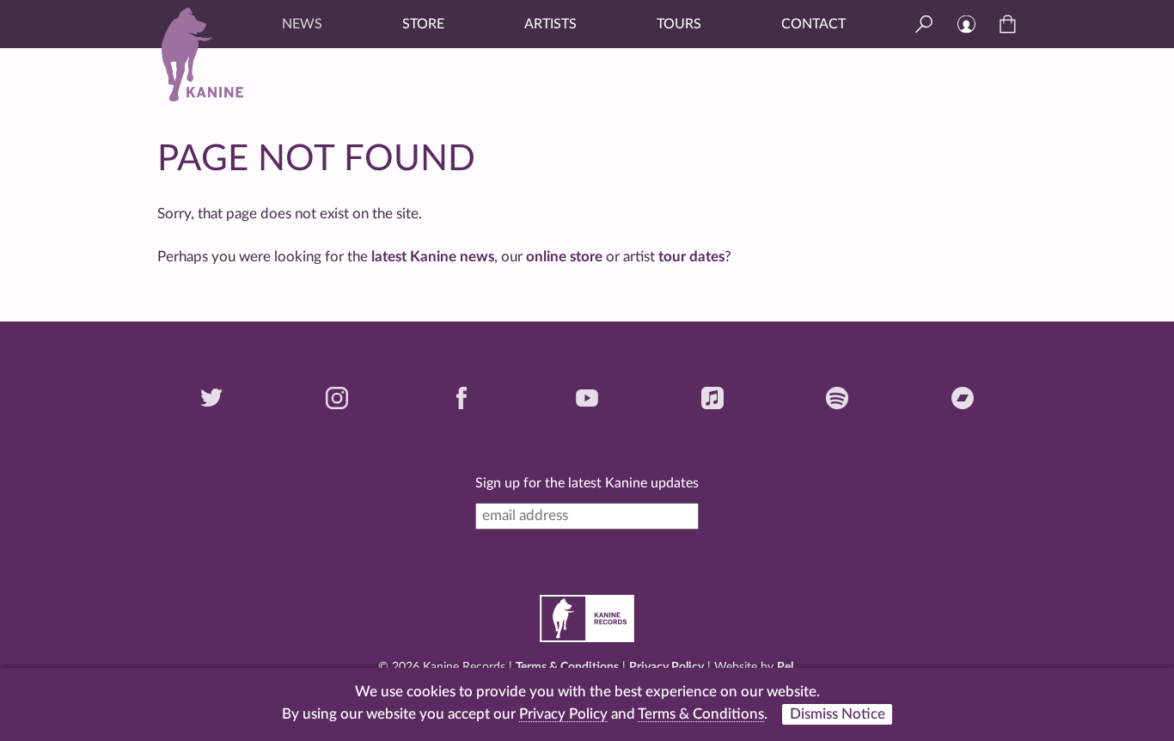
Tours (679, 24)
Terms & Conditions (567, 667)
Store (423, 24)
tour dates (691, 256)
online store (564, 256)
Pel (785, 667)
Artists (550, 24)
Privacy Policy (666, 667)
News (302, 24)
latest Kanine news (432, 256)
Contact (813, 24)
